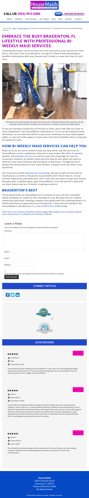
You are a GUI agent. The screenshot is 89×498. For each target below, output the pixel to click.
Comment (8, 231)
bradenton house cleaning (63, 212)
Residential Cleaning (34, 212)
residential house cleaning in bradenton (37, 214)
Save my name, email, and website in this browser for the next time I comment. (34, 274)
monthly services (24, 156)
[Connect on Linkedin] (17, 295)
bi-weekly (77, 153)
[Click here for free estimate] (69, 15)
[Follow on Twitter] (12, 295)
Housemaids (44, 5)
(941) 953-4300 (29, 14)
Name (7, 252)
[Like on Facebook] (7, 295)
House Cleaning (18, 212)
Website (7, 265)
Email (7, 258)
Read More (78, 353)
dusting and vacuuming (37, 173)
